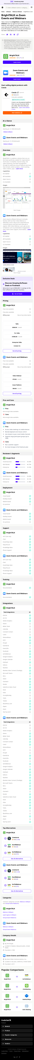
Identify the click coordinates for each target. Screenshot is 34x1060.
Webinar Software (8, 132)
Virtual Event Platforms (12, 903)
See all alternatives (17, 858)
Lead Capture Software (9, 915)
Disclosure (4, 1053)
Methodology (21, 48)
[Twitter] (7, 34)
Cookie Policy (4, 1051)
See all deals (18, 294)
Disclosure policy (12, 48)
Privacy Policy (17, 1051)
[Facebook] (19, 1057)
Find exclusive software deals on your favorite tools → (17, 3)
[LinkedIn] (10, 34)
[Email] (14, 34)
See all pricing (17, 351)
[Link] (17, 34)
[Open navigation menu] (32, 7)
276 (21, 75)
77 (21, 58)
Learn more (19, 168)
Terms (10, 1051)
